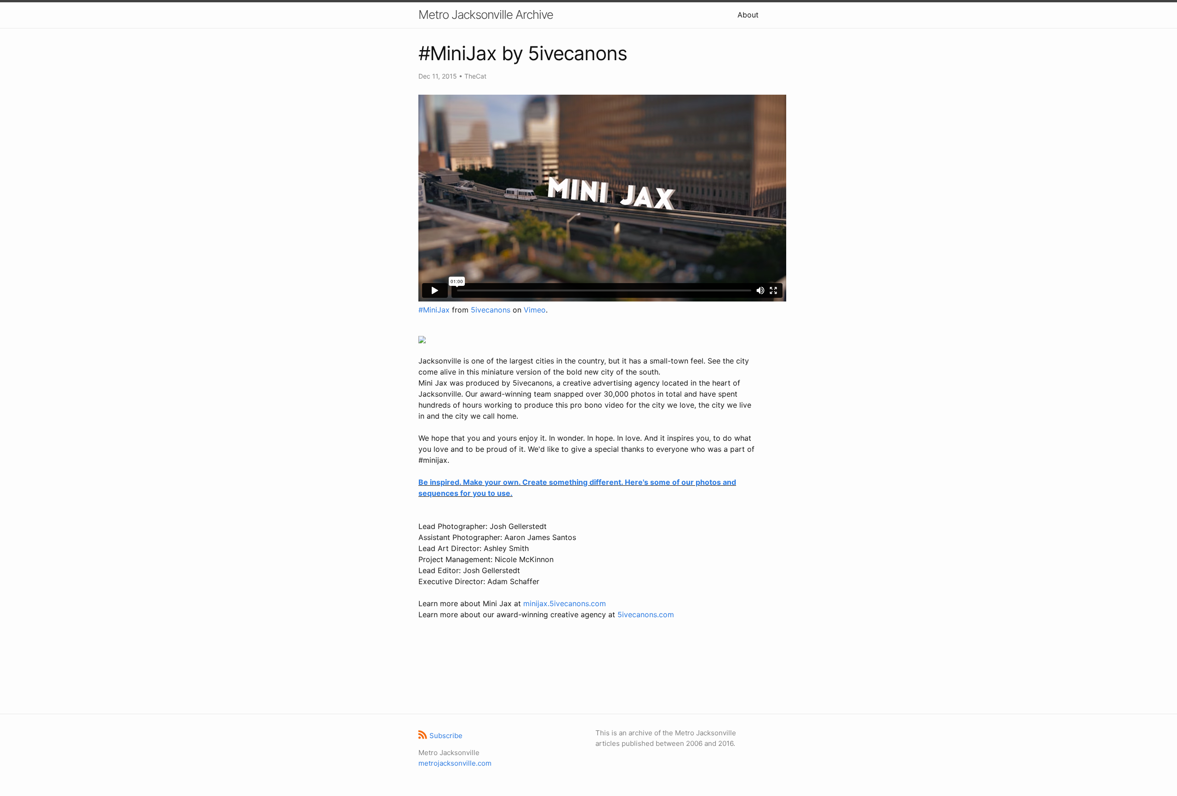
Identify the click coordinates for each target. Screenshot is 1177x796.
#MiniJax (434, 309)
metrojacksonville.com (454, 763)
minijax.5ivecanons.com (564, 603)
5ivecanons (490, 309)
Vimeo (535, 309)
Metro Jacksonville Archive (485, 14)
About (748, 14)
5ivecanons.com (645, 614)
